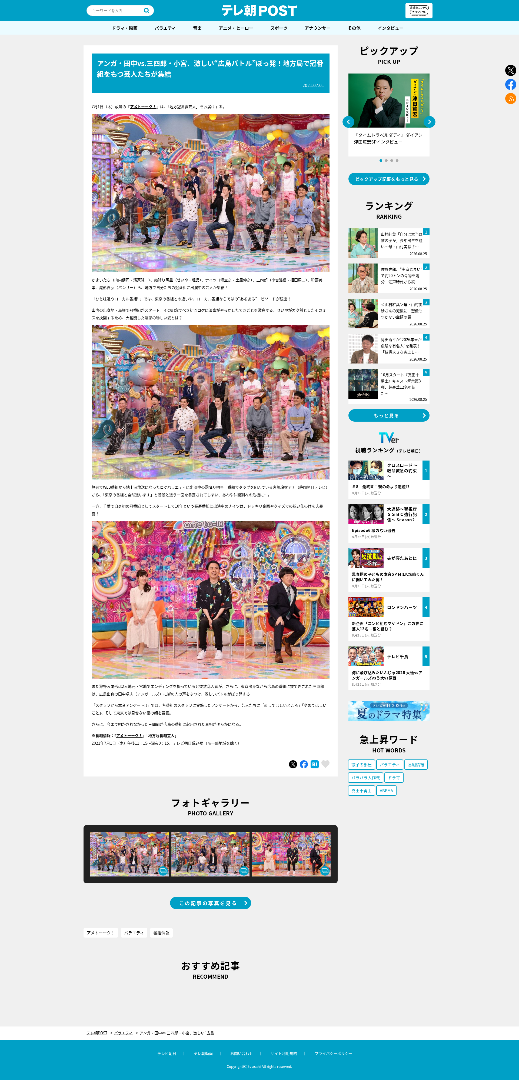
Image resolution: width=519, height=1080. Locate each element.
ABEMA (386, 790)
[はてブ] (315, 764)
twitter (510, 70)
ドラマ (394, 777)
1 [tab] (381, 160)
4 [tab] (397, 160)
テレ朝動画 (203, 1053)
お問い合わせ (241, 1053)
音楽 (197, 28)
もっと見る (387, 415)
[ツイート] (293, 764)
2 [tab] (386, 160)
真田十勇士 (361, 790)
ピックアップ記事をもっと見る (386, 179)
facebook (510, 84)
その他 (354, 28)
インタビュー (391, 28)
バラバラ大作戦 (365, 777)
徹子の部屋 (361, 764)
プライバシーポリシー (333, 1053)
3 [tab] (391, 160)
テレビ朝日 (166, 1053)
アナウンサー (318, 28)
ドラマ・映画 (125, 28)
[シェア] (304, 764)
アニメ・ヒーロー (236, 28)
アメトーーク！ (129, 735)
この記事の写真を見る (208, 902)
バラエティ (165, 28)
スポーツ (279, 28)
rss (510, 98)
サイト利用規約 (284, 1053)
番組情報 (161, 932)
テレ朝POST (259, 10)
